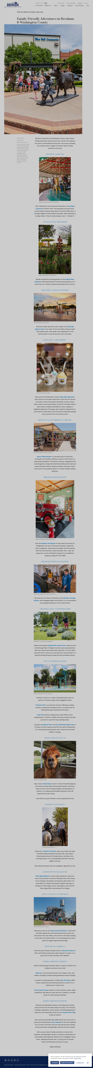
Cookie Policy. (77, 1058)
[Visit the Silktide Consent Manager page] (88, 1063)
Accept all (54, 1062)
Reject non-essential (67, 1062)
